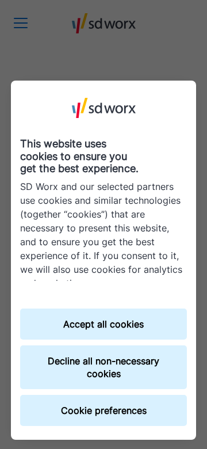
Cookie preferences (104, 410)
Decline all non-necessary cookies (103, 367)
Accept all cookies (103, 324)
